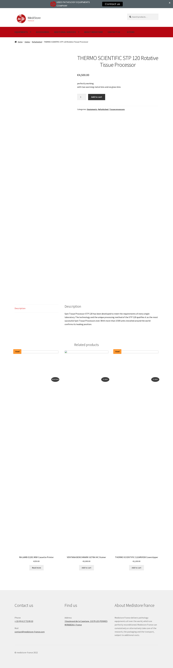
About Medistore (93, 32)
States (27, 42)
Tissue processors (117, 109)
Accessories (42, 32)
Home (20, 42)
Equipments (21, 32)
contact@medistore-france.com (30, 631)
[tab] (36, 308)
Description (20, 308)
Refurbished (37, 42)
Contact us (114, 32)
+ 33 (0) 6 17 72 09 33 (24, 621)
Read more (36, 567)
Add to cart (96, 97)
